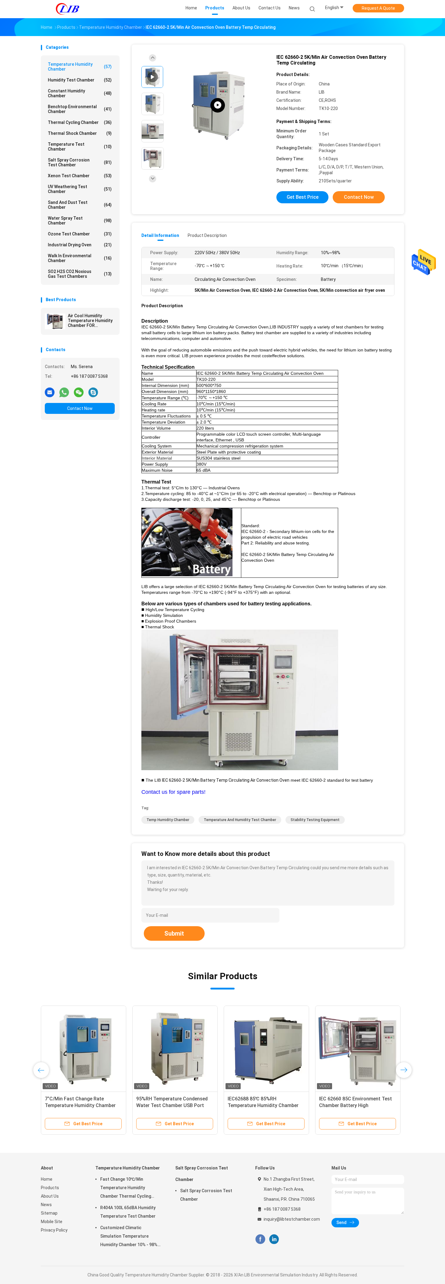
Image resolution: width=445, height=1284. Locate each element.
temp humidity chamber (168, 820)
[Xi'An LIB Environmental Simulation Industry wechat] (79, 392)
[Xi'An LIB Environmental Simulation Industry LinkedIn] (274, 1239)
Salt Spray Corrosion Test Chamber (80, 162)
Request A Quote (378, 8)
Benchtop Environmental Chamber (80, 109)
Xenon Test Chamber (80, 175)
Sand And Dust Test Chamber (80, 205)
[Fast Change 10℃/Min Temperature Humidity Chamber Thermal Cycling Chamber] (83, 1048)
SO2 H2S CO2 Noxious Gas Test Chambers (80, 274)
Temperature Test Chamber (80, 146)
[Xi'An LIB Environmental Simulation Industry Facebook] (260, 1239)
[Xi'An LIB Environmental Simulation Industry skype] (93, 392)
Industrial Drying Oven (80, 244)
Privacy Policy (54, 1230)
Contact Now (80, 408)
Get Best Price (302, 197)
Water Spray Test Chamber (80, 220)
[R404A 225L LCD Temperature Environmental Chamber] (266, 1048)
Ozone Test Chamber (80, 233)
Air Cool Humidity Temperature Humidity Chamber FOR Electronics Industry (90, 320)
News (46, 1204)
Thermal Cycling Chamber (80, 122)
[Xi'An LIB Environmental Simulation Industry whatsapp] (64, 392)
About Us (50, 1196)
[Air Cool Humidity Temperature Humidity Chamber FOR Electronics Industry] (55, 321)
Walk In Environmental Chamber (80, 258)
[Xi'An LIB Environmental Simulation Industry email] (49, 392)
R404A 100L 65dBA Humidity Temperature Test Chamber (128, 1212)
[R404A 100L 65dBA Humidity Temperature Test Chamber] (175, 1048)
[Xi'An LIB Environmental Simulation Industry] (67, 9)
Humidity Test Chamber (80, 80)
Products (50, 1187)
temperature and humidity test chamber (240, 820)
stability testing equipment (315, 820)
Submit (174, 933)
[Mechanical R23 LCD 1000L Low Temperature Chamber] (357, 1048)
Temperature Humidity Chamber (80, 67)
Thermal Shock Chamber (80, 133)
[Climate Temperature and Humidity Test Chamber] (218, 105)
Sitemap (49, 1213)
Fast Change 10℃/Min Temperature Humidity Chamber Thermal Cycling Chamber (80, 1105)
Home (46, 1179)
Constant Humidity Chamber (80, 93)
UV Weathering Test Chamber (80, 189)
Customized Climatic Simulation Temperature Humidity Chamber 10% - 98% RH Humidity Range (128, 1237)
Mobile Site (51, 1221)
